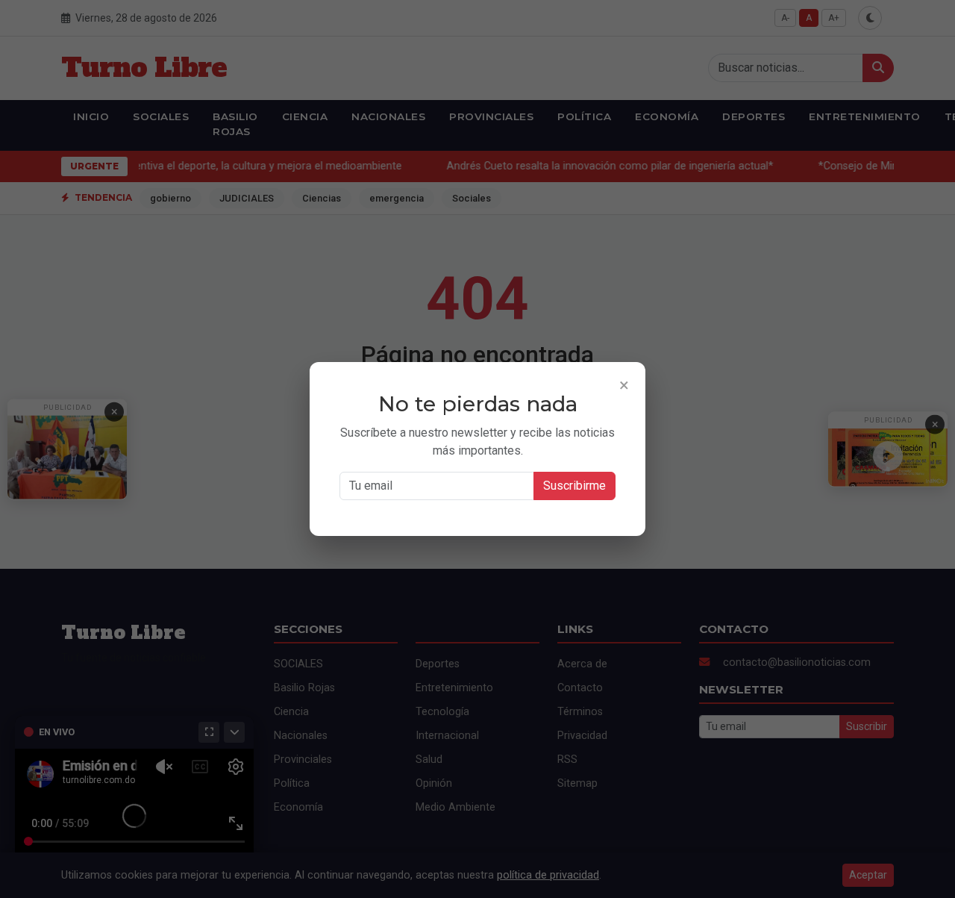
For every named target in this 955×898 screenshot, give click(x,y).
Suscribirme (574, 485)
